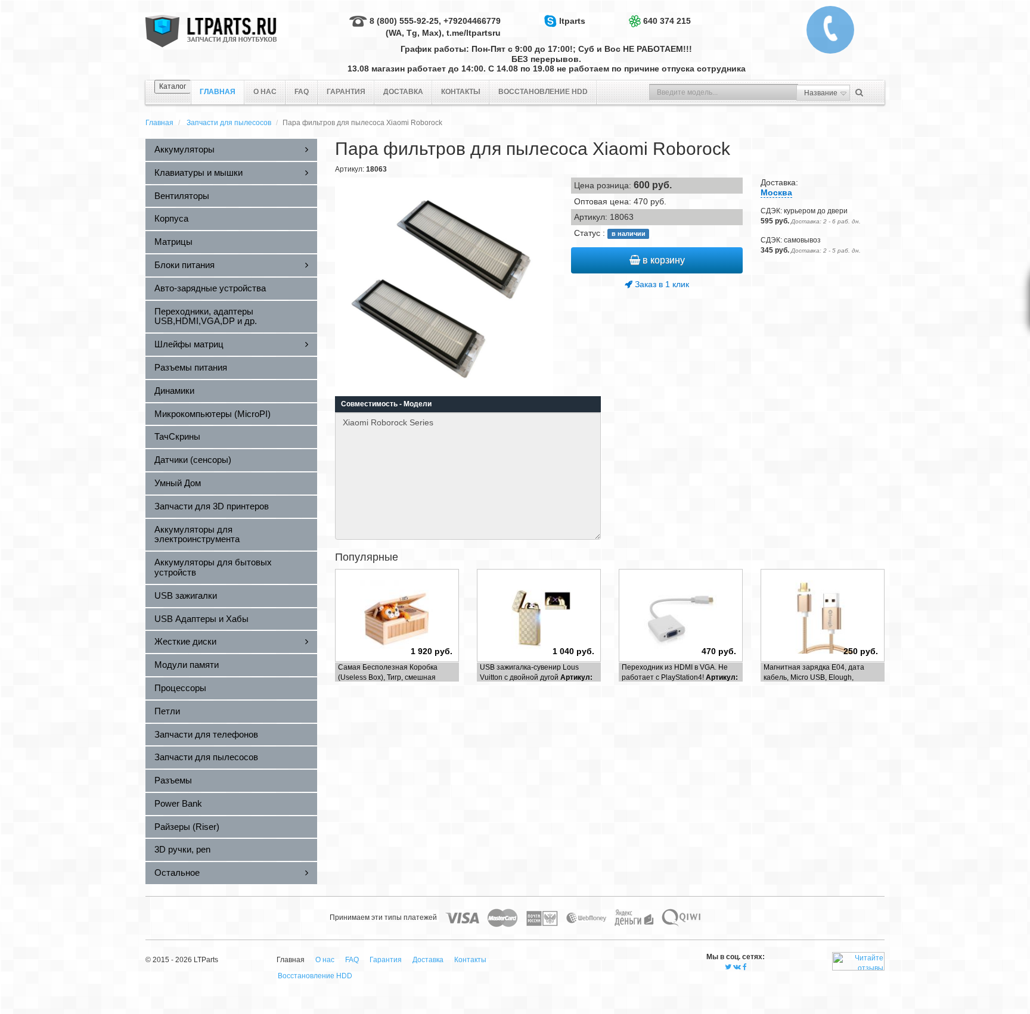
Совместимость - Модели (386, 404)
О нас (265, 92)
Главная (159, 123)
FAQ (301, 92)
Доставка (403, 92)
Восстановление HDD (543, 92)
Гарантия (346, 92)
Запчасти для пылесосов (229, 123)
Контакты (460, 92)
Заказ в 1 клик (660, 284)
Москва (776, 192)
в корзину (662, 260)
